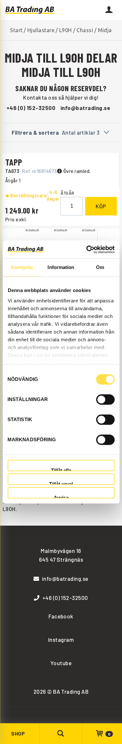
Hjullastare (40, 30)
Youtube (61, 663)
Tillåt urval (61, 483)
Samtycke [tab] (22, 267)
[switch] (105, 399)
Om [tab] (100, 267)
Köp (101, 206)
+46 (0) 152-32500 (31, 107)
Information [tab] (60, 267)
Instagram (61, 639)
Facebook (61, 616)
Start (16, 30)
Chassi (84, 30)
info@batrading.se (85, 107)
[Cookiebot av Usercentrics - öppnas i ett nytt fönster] (87, 249)
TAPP (13, 162)
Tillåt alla (61, 469)
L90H (65, 30)
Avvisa (61, 497)
